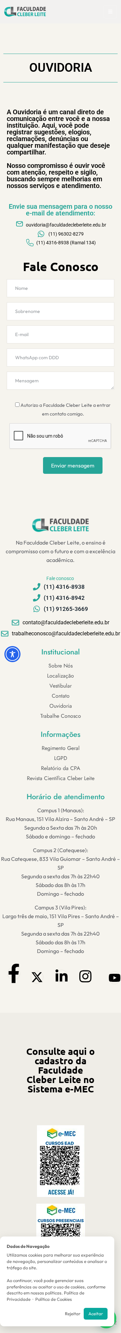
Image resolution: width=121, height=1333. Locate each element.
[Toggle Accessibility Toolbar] (12, 654)
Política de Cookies (53, 1299)
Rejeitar (72, 1313)
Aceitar (95, 1313)
